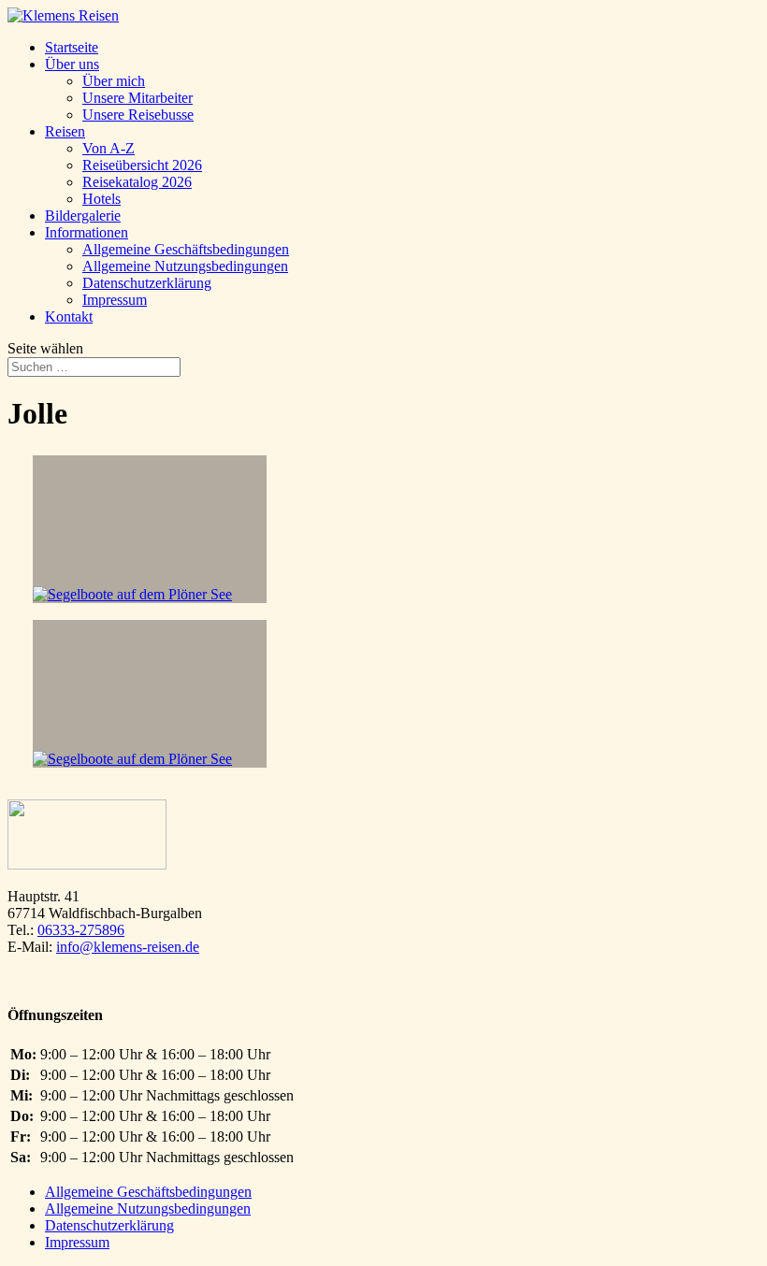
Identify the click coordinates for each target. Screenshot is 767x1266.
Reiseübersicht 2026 (142, 165)
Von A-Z (108, 148)
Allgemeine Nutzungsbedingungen (185, 266)
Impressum (114, 300)
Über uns (72, 64)
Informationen (86, 232)
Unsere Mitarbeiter (137, 98)
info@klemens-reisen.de (127, 947)
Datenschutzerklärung (146, 283)
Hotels (101, 199)
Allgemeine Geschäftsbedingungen (185, 249)
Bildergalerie (83, 215)
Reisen (65, 131)
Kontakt (69, 316)
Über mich (113, 81)
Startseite (71, 47)
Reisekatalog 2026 (137, 182)
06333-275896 (80, 930)
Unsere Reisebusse (138, 114)
